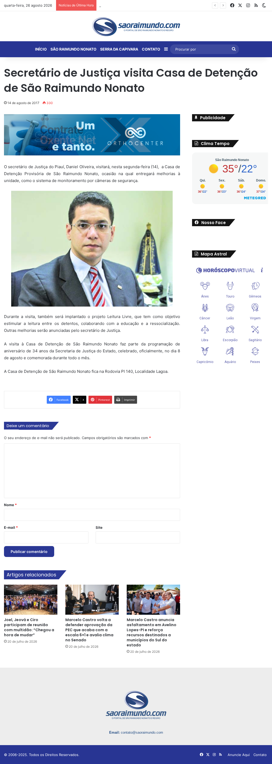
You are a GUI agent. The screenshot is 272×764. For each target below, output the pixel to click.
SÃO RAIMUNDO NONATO (73, 49)
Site (99, 528)
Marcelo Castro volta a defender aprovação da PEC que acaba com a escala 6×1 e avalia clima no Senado (89, 630)
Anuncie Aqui (239, 755)
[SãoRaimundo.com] (136, 27)
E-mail (11, 528)
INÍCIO (41, 49)
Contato (260, 755)
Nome (10, 505)
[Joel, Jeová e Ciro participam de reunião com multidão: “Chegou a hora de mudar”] (30, 600)
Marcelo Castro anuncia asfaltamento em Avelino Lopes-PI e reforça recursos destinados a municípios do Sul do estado (151, 632)
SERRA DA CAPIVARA (119, 49)
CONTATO (151, 49)
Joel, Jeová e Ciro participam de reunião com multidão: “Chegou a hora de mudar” (29, 627)
